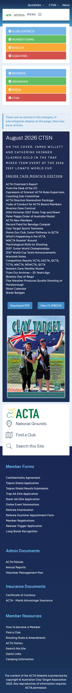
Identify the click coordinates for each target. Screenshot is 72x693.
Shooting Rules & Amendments (25, 637)
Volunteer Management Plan (24, 572)
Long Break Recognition (21, 531)
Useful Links (13, 653)
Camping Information (20, 659)
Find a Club (26, 434)
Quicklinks (35, 5)
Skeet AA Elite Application (23, 499)
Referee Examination (19, 510)
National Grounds (31, 423)
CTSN (53, 5)
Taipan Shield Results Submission (27, 488)
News (65, 5)
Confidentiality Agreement (23, 477)
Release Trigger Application (24, 526)
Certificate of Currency (20, 595)
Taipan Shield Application (22, 483)
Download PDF (20, 305)
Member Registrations (20, 520)
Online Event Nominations (22, 504)
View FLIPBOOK (51, 305)
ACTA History (14, 643)
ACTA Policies (14, 562)
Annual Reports (16, 567)
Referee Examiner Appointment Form (30, 515)
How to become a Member (23, 627)
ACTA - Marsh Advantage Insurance (29, 600)
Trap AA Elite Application (22, 493)
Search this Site (30, 446)
